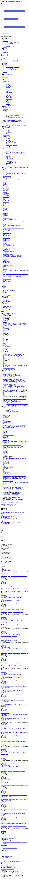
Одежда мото (6, 450)
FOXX (5, 350)
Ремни (4, 395)
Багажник (3, 564)
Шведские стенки (7, 495)
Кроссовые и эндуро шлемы (10, 476)
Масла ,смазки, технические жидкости (12, 225)
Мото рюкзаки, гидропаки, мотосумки (12, 447)
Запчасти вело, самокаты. (9, 374)
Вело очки (18, 458)
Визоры (5, 452)
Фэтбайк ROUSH (7, 325)
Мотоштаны (6, 469)
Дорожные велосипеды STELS (14, 355)
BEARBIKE (6, 335)
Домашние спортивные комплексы (11, 493)
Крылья (2, 540)
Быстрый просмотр (5, 570)
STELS (5, 353)
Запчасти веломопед (16, 380)
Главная (2, 504)
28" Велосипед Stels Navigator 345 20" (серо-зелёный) (13, 744)
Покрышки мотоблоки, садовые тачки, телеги (14, 391)
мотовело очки (6, 457)
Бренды (5, 47)
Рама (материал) (4, 548)
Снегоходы (6, 440)
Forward (5, 340)
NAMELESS (6, 345)
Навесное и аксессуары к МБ (10, 502)
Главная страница (8, 504)
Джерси (5, 455)
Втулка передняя (5, 553)
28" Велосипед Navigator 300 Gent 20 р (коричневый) (13, 588)
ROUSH (5, 322)
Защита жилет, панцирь (22, 464)
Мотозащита (6, 463)
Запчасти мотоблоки (8, 392)
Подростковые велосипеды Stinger (15, 366)
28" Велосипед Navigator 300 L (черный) (10, 600)
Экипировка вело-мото (8, 254)
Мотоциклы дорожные (8, 435)
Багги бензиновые (7, 423)
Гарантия (5, 51)
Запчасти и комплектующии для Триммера (13, 388)
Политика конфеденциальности (11, 840)
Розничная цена (4, 524)
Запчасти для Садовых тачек (10, 387)
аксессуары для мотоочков (9, 458)
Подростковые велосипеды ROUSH (16, 324)
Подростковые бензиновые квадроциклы (14, 427)
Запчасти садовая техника (9, 385)
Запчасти (5, 215)
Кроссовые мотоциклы (8, 430)
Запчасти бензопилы (21, 386)
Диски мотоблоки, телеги (9, 386)
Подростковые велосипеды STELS (11, 356)
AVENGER (6, 333)
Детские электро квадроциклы (10, 426)
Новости (8, 46)
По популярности (5, 522)
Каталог (2, 79)
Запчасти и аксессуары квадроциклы (14, 381)
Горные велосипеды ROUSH (10, 323)
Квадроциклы (6, 422)
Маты (22, 494)
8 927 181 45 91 (4, 3)
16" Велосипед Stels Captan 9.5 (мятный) (10, 677)
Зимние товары (7, 233)
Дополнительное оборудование (10, 489)
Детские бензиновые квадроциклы (18, 425)
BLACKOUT (6, 317)
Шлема (5, 474)
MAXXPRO (6, 343)
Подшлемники (6, 472)
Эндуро (5, 420)
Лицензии (11, 43)
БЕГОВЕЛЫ (6, 348)
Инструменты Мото (13, 382)
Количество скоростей (6, 537)
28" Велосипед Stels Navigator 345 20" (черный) (12, 612)
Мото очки (24, 458)
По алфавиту (12, 522)
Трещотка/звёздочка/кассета (7, 558)
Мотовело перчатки (8, 467)
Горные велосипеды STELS (10, 354)
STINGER (5, 364)
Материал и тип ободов (6, 543)
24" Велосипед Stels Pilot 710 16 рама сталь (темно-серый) (14, 732)
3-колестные (6, 328)
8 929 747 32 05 (4, 2)
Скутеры (5, 437)
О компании (6, 837)
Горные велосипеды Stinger (10, 365)
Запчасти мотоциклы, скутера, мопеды (12, 379)
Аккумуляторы (7, 380)
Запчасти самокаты (15, 375)
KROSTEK (6, 359)
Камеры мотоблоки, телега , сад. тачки (18, 390)
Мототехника (6, 240)
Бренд (2, 535)
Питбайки (5, 417)
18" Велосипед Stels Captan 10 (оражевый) (11, 665)
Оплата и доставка (7, 49)
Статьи (5, 48)
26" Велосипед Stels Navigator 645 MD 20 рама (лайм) (13, 826)
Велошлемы (10, 478)
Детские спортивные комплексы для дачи (13, 488)
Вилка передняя (4, 550)
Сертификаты (12, 44)
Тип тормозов (4, 545)
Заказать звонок (4, 865)
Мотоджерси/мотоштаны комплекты (12, 445)
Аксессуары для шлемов (19, 478)
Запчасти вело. (6, 375)
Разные (5, 361)
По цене (18, 522)
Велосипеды (6, 188)
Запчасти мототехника (8, 378)
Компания (5, 41)
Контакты (5, 52)
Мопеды (5, 432)
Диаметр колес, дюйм (6, 561)
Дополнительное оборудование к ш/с (12, 494)
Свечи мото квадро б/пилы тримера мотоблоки (14, 397)
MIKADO (5, 330)
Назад (7, 84)
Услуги (5, 39)
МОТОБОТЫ (6, 461)
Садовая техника (7, 281)
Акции (5, 38)
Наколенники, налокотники (10, 464)
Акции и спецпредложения (10, 848)
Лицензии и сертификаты (12, 42)
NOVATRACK (6, 319)
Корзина (3, 566)
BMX (4, 338)
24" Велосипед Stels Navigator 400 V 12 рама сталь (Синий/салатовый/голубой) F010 (13, 639)
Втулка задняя (4, 556)
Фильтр (2, 521)
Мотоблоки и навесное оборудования (12, 500)
